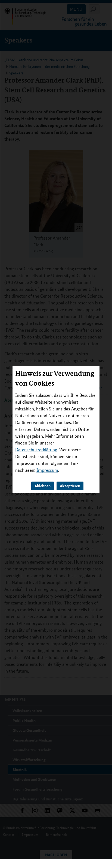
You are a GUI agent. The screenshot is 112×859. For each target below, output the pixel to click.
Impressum (47, 470)
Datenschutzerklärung (36, 450)
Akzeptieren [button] (70, 486)
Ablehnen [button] (43, 486)
